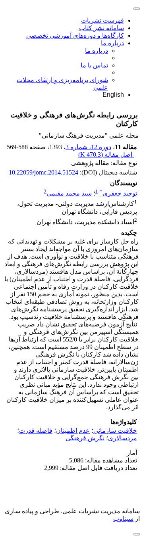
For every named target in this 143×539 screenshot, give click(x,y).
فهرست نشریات (102, 20)
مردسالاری (122, 438)
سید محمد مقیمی (69, 193)
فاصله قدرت (35, 430)
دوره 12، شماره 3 (88, 147)
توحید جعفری (118, 193)
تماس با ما (94, 65)
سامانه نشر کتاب (101, 28)
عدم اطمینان (73, 430)
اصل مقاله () (106, 154)
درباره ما (112, 43)
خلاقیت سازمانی (115, 430)
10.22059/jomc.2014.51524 (43, 172)
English (113, 94)
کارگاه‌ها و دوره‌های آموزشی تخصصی (75, 35)
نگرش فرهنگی (85, 438)
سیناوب (123, 518)
